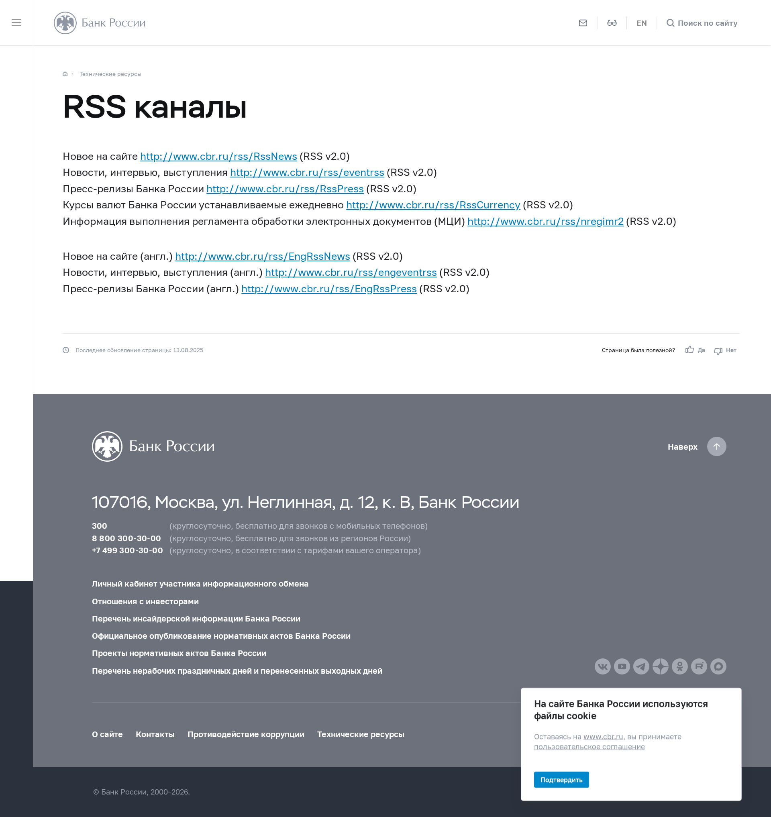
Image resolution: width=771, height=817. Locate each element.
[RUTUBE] (699, 666)
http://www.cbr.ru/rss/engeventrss (351, 272)
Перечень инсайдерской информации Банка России (196, 618)
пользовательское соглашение (589, 746)
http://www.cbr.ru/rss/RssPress (285, 188)
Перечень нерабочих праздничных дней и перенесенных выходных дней (237, 670)
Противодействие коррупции (246, 734)
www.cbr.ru (603, 736)
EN (641, 22)
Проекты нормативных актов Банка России (179, 653)
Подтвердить (562, 779)
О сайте (107, 734)
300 (100, 525)
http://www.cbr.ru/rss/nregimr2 (545, 221)
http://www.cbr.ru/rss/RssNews (218, 156)
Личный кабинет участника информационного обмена (200, 583)
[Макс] (718, 666)
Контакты (155, 734)
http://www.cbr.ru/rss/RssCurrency (433, 204)
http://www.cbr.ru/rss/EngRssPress (329, 288)
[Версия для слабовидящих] (612, 23)
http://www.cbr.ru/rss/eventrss (307, 172)
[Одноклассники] (680, 666)
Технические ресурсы (110, 73)
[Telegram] (641, 666)
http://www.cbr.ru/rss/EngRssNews (262, 256)
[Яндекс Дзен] (661, 666)
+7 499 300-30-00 (127, 550)
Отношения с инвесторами (145, 601)
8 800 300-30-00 (126, 538)
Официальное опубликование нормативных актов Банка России (221, 635)
